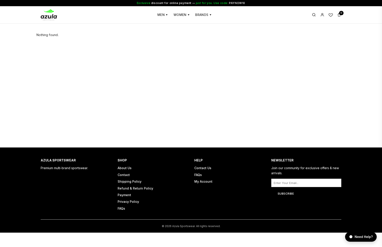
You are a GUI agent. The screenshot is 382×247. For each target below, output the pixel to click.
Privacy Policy (128, 201)
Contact (124, 175)
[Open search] (314, 15)
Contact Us (202, 168)
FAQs (121, 208)
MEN (162, 15)
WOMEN (182, 15)
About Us (125, 168)
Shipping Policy (129, 181)
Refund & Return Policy (135, 188)
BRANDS (203, 15)
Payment (124, 195)
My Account (203, 181)
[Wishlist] (331, 15)
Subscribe (286, 193)
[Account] (322, 15)
